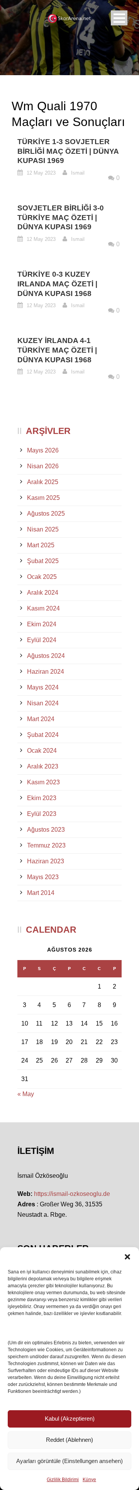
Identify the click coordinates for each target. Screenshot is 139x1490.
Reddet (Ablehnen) (69, 1439)
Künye (89, 1479)
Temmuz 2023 (46, 845)
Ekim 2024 (41, 624)
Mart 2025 (40, 545)
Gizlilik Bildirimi (63, 1479)
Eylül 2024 (41, 640)
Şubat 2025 (43, 561)
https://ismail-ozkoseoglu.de (72, 1194)
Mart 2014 (40, 893)
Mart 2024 (40, 719)
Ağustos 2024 (46, 656)
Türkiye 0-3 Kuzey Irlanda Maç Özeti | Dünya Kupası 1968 (57, 283)
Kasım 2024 (43, 608)
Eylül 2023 (41, 814)
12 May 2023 (41, 173)
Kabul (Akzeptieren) (70, 1418)
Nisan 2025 (43, 529)
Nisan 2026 (43, 466)
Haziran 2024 (45, 671)
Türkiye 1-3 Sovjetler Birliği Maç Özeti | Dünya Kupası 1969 (68, 151)
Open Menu (119, 17)
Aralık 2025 (42, 482)
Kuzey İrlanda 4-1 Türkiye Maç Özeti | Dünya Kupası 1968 (57, 349)
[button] (127, 1257)
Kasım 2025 (43, 497)
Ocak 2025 (42, 576)
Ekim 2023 (41, 798)
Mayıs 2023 (43, 877)
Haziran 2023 (45, 861)
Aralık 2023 (42, 766)
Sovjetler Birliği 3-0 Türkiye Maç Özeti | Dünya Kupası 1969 (60, 217)
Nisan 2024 (43, 703)
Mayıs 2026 (43, 450)
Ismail (78, 173)
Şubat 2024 (43, 735)
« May (25, 1094)
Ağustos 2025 (46, 513)
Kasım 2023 (43, 782)
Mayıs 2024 (43, 687)
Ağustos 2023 (46, 829)
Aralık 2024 (42, 592)
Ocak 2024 (42, 750)
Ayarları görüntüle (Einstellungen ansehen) (69, 1461)
